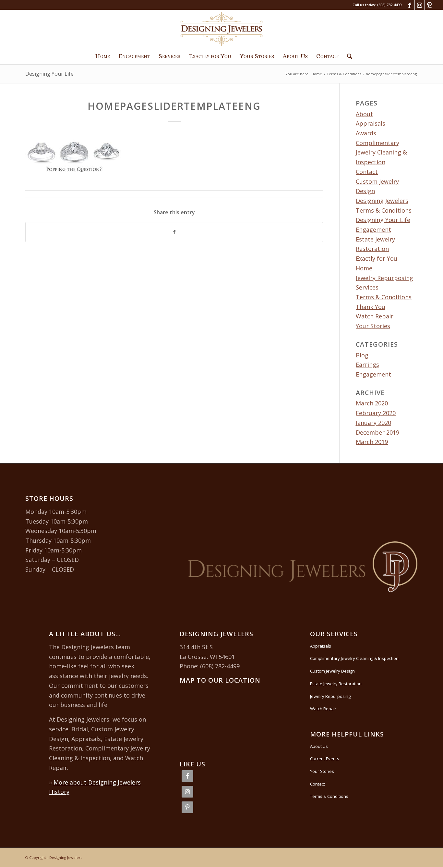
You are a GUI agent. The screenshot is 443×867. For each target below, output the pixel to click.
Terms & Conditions (384, 297)
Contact (367, 172)
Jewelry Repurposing (384, 278)
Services (367, 287)
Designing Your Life (49, 73)
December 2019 (377, 432)
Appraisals (370, 123)
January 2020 (373, 423)
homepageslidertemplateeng (174, 106)
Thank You (370, 307)
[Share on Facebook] (174, 232)
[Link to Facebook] (409, 5)
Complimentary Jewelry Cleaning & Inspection (381, 152)
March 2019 (372, 442)
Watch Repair (374, 316)
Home (364, 268)
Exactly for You (376, 258)
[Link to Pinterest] (429, 5)
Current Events (324, 759)
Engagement (373, 229)
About (364, 114)
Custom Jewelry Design (332, 671)
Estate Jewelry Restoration (336, 684)
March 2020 (372, 403)
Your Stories (373, 326)
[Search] (347, 56)
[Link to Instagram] (419, 5)
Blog (362, 355)
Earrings (367, 364)
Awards (366, 133)
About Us (319, 746)
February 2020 (376, 413)
